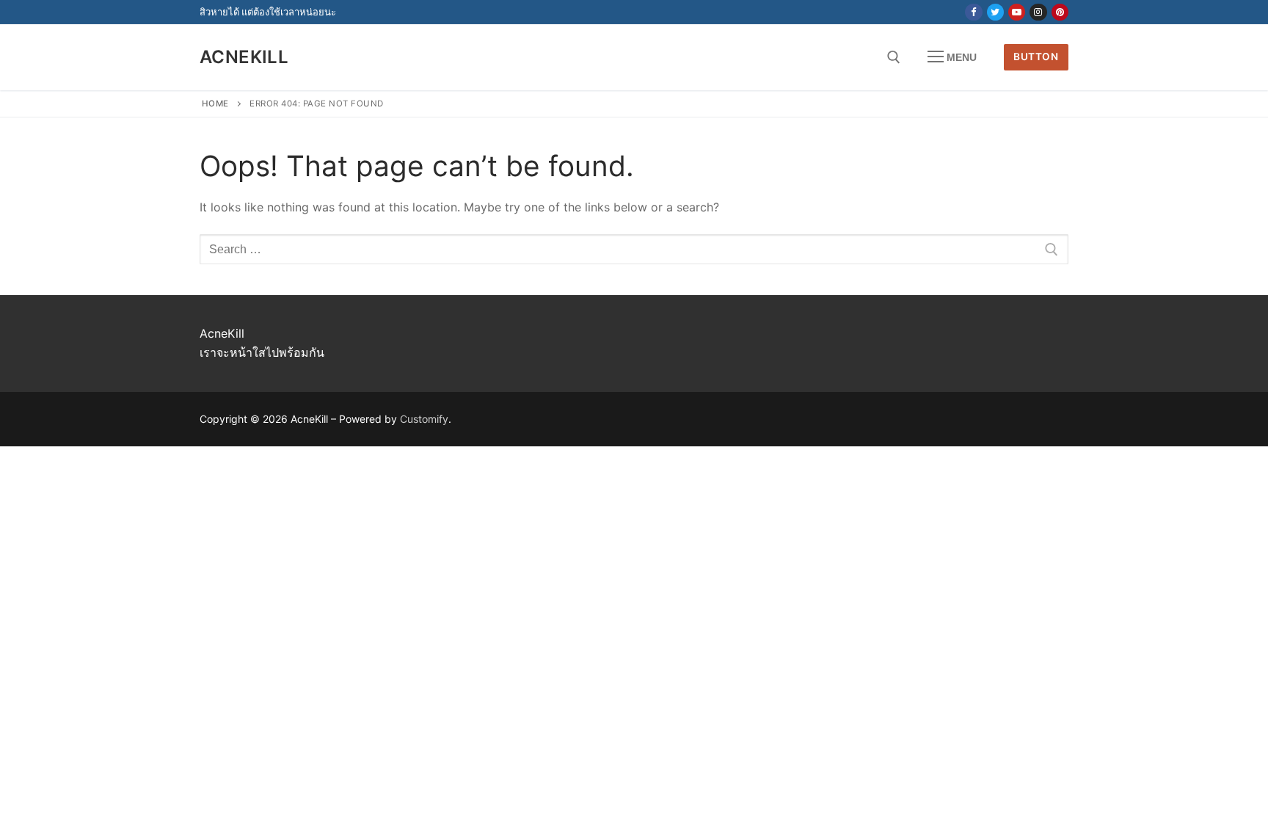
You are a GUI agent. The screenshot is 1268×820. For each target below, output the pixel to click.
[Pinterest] (1060, 12)
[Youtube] (1016, 12)
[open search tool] (893, 57)
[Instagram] (1038, 12)
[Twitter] (995, 12)
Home (215, 103)
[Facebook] (973, 12)
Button (1035, 56)
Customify (424, 419)
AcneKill (244, 57)
